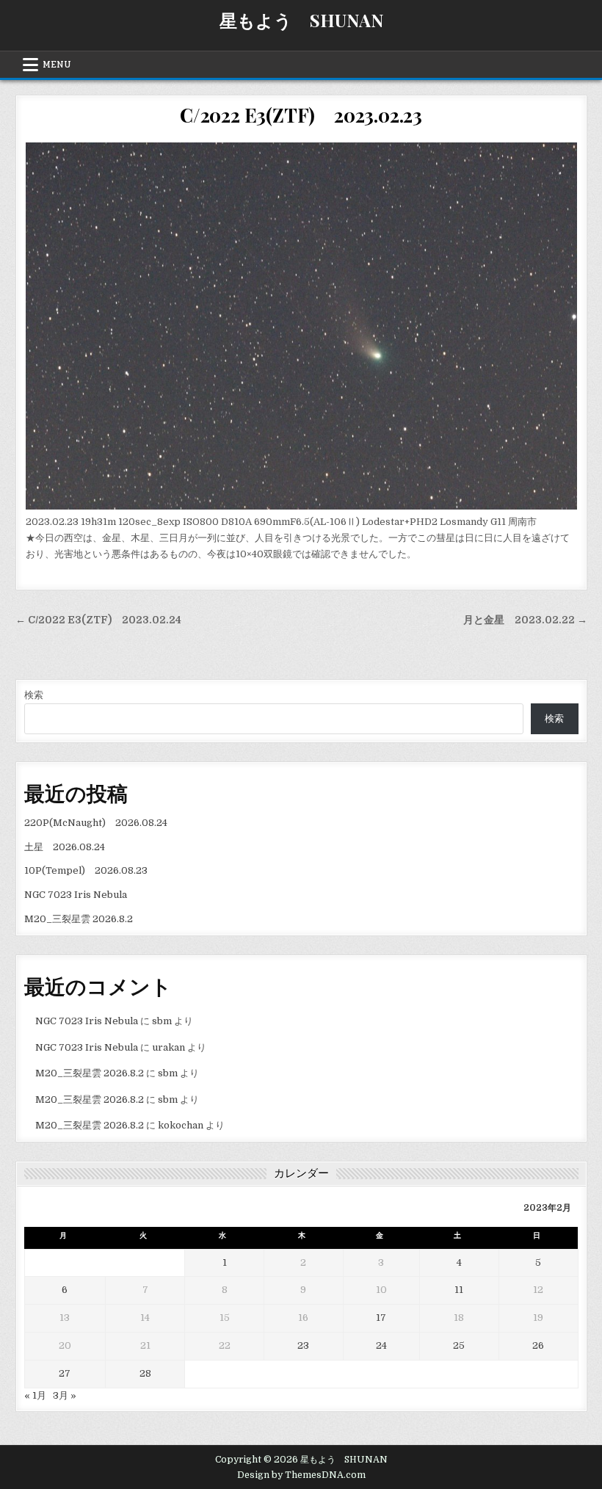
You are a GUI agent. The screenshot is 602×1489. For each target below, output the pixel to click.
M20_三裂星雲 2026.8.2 (78, 918)
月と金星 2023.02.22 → (525, 620)
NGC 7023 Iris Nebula (75, 894)
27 (64, 1373)
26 (538, 1345)
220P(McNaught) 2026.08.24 (95, 822)
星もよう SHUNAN (301, 20)
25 (459, 1345)
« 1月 (35, 1395)
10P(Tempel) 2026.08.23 (86, 870)
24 (381, 1345)
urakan (168, 1047)
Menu (57, 64)
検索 (33, 694)
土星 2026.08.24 (64, 846)
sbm (162, 1020)
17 (381, 1317)
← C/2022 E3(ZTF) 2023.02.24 (98, 620)
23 (303, 1345)
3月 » (64, 1395)
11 (458, 1289)
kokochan (180, 1125)
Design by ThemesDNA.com (301, 1475)
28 (145, 1373)
